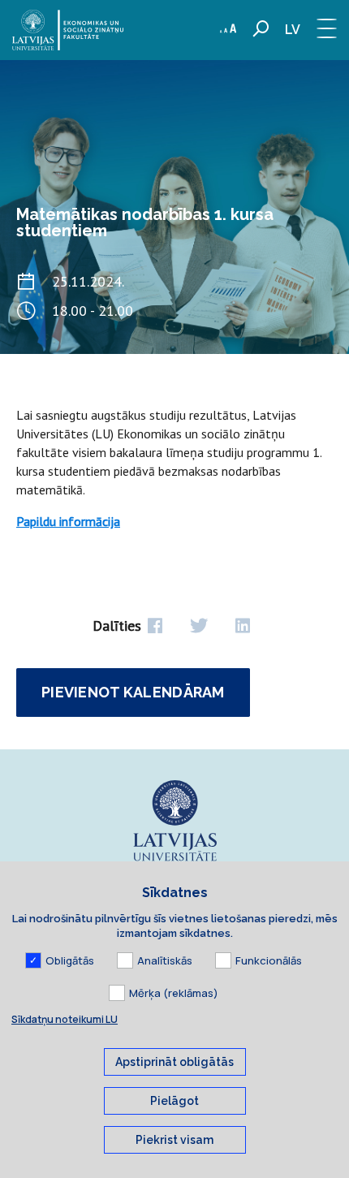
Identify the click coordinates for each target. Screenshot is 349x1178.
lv (292, 29)
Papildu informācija (68, 521)
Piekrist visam (174, 1139)
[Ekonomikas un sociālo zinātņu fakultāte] (67, 30)
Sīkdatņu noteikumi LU (64, 1019)
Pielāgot (174, 1100)
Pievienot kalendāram (133, 692)
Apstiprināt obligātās (174, 1061)
